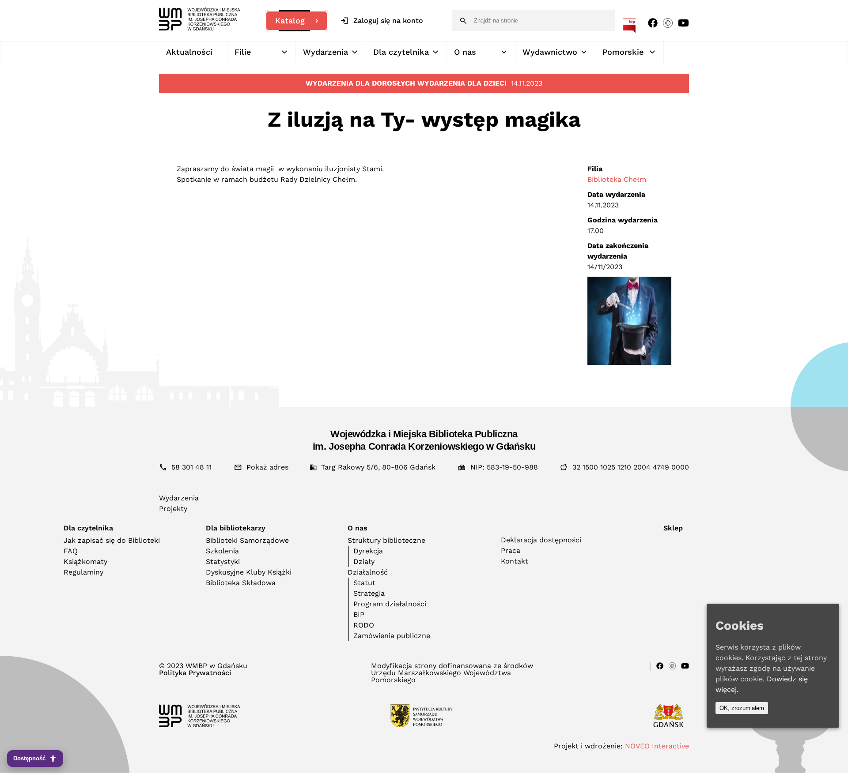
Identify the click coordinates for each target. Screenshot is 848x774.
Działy (364, 561)
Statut (364, 583)
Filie (243, 51)
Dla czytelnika (401, 51)
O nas (465, 51)
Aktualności (189, 51)
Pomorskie (623, 51)
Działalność (368, 572)
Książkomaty (85, 561)
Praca (510, 550)
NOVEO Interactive (657, 746)
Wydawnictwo (549, 51)
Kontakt (514, 561)
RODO (363, 625)
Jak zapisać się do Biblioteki (112, 540)
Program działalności (389, 604)
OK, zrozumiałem (741, 708)
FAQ (71, 551)
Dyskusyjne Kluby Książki (249, 572)
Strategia (369, 593)
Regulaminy (83, 572)
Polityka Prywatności (195, 672)
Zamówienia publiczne (391, 635)
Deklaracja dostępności (541, 540)
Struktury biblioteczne (386, 540)
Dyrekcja (368, 551)
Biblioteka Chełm (616, 179)
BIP (358, 614)
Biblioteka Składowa (241, 583)
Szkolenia (222, 551)
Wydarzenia (325, 51)
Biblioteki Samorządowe (247, 540)
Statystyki (223, 561)
